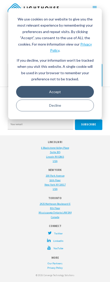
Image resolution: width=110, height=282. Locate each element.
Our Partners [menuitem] (55, 263)
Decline (55, 105)
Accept (55, 92)
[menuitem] (55, 233)
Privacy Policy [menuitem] (55, 267)
